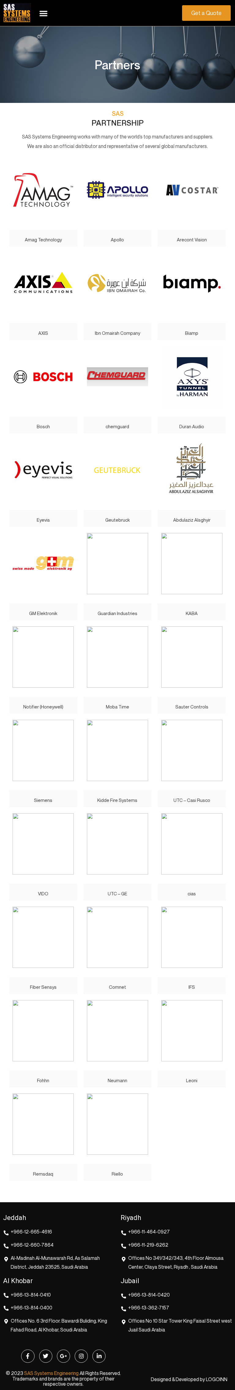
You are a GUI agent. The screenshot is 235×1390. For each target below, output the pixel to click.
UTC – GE (117, 893)
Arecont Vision (192, 239)
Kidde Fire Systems (117, 800)
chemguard (117, 426)
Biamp (191, 333)
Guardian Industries (117, 613)
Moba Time (117, 706)
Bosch (43, 426)
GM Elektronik (43, 613)
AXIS (43, 333)
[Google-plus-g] (63, 1356)
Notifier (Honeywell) (43, 706)
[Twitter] (45, 1356)
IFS (191, 987)
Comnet (117, 987)
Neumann (117, 1080)
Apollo (117, 239)
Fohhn (43, 1080)
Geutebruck (117, 520)
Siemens (43, 800)
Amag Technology (43, 239)
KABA (192, 613)
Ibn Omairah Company (117, 333)
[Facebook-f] (27, 1356)
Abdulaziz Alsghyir (192, 520)
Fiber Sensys (43, 987)
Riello (117, 1174)
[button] (43, 13)
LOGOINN (216, 1379)
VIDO (43, 893)
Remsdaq (43, 1174)
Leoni (191, 1080)
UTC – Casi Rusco (191, 800)
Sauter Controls (191, 706)
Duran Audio (191, 426)
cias (192, 893)
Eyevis (43, 520)
